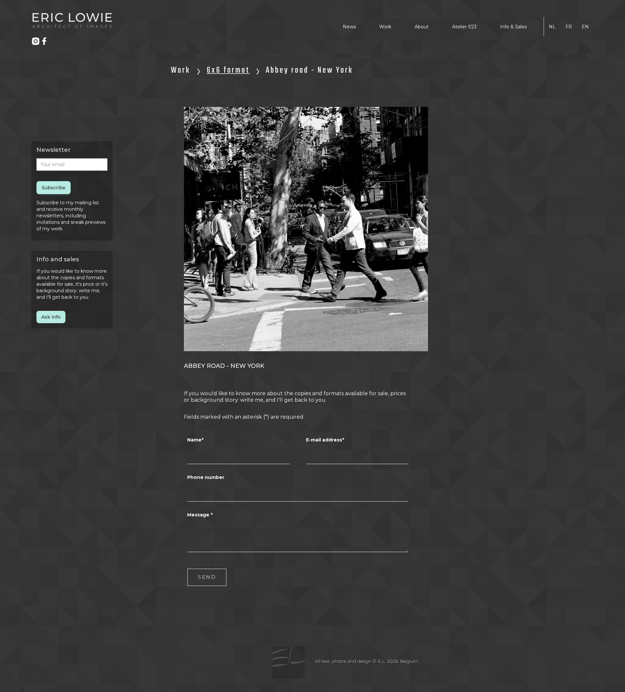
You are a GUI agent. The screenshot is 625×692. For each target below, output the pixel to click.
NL (552, 27)
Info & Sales (513, 27)
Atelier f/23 (464, 27)
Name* (195, 440)
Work (385, 27)
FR (568, 27)
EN (585, 27)
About (422, 27)
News (349, 27)
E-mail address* (325, 440)
